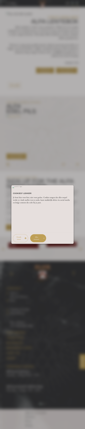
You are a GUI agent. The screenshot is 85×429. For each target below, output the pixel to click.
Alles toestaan (36, 238)
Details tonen (18, 238)
